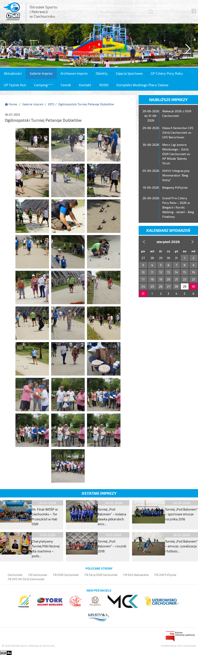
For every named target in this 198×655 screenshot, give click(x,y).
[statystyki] (6, 652)
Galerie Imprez (41, 73)
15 (184, 272)
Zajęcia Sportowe (129, 73)
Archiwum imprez (74, 73)
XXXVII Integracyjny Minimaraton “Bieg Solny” (175, 175)
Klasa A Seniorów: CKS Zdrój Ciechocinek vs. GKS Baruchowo (177, 132)
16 (193, 272)
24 (143, 286)
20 (168, 279)
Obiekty (102, 73)
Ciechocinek (15, 575)
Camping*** (43, 85)
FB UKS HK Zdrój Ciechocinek (26, 579)
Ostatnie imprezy (99, 493)
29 (184, 286)
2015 (51, 104)
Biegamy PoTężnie (175, 187)
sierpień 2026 (168, 242)
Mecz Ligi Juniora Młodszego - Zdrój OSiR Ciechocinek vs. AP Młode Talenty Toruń (176, 154)
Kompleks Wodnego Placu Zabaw (142, 85)
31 (143, 293)
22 (184, 279)
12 (160, 272)
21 (176, 279)
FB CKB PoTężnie (165, 575)
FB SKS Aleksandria (135, 575)
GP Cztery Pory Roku (167, 73)
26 (160, 286)
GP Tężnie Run (15, 85)
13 (168, 272)
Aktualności (13, 73)
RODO (103, 85)
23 (193, 279)
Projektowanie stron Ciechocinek (178, 645)
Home (12, 104)
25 (152, 286)
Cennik (66, 85)
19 (160, 279)
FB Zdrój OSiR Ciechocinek (101, 575)
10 (143, 272)
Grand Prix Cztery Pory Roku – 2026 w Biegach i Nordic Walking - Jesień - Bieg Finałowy (178, 207)
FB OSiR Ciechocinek (66, 575)
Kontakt (85, 85)
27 (168, 286)
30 (193, 286)
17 (143, 279)
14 (176, 272)
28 (176, 286)
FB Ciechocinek (37, 575)
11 (152, 272)
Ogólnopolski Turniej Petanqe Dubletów (86, 104)
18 (152, 279)
